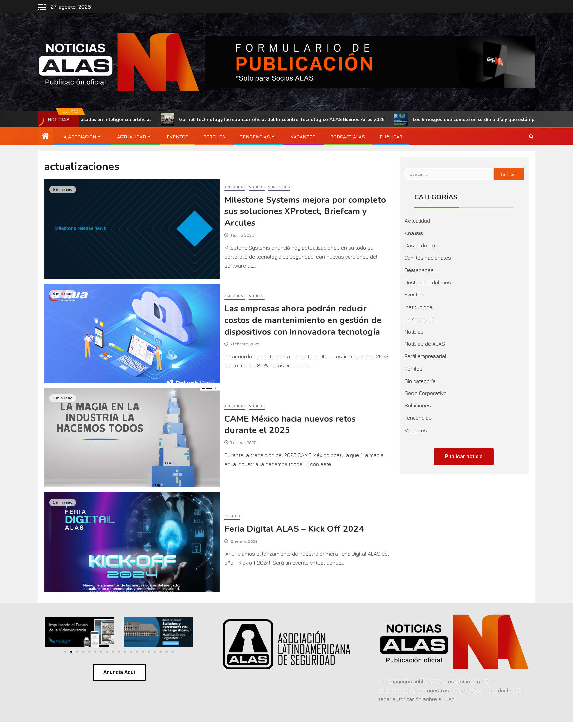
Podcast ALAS (347, 136)
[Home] (45, 136)
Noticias (257, 187)
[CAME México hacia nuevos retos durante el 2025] (132, 437)
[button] (48, 632)
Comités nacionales (428, 258)
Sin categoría (420, 381)
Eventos (178, 136)
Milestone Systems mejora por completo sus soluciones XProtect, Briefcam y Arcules (305, 211)
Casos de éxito (422, 245)
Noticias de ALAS (425, 344)
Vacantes (303, 136)
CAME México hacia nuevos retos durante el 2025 (290, 424)
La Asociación (78, 136)
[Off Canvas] (42, 7)
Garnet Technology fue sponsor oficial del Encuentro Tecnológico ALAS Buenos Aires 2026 (232, 119)
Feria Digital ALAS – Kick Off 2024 (294, 529)
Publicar (391, 136)
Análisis (414, 233)
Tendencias (255, 136)
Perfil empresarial (425, 356)
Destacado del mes (428, 282)
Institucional (419, 307)
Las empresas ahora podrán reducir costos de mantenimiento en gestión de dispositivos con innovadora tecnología (302, 320)
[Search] (531, 136)
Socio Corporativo (426, 393)
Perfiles (214, 136)
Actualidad (131, 136)
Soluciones (279, 187)
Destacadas (419, 270)
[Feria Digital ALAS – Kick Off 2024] (132, 542)
